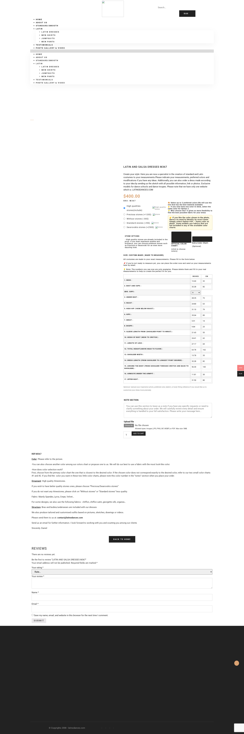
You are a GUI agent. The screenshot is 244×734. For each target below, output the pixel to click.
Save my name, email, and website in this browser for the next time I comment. (71, 615)
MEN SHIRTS (49, 35)
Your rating (37, 567)
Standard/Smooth (47, 26)
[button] (122, 51)
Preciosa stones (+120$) (139, 214)
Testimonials (44, 80)
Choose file (129, 425)
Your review (38, 576)
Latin (39, 29)
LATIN (42, 135)
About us (41, 57)
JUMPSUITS (48, 38)
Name (35, 592)
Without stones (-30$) (138, 219)
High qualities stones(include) (134, 208)
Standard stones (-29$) (138, 223)
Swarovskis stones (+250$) (140, 227)
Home (39, 54)
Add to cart (138, 434)
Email (35, 604)
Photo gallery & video (50, 48)
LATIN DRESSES (50, 32)
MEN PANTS (48, 76)
